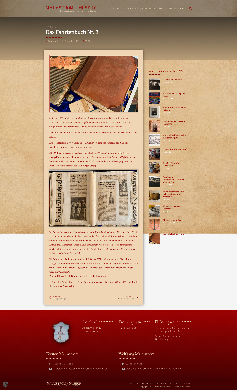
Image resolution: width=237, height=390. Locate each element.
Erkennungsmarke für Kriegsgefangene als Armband (173, 194)
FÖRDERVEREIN (147, 8)
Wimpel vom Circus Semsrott (172, 207)
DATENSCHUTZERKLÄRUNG (154, 383)
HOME (116, 8)
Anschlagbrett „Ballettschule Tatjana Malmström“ (173, 180)
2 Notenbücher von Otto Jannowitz (174, 122)
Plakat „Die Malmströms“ (175, 149)
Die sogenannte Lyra (172, 220)
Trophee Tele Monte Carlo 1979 (172, 164)
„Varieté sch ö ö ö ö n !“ (173, 79)
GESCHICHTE (129, 8)
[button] (190, 8)
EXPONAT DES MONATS (170, 8)
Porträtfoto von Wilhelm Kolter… (174, 108)
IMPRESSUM (134, 383)
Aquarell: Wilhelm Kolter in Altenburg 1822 (175, 136)
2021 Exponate (51, 27)
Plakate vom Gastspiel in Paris (174, 94)
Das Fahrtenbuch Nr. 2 (173, 234)
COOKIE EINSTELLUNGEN (179, 383)
